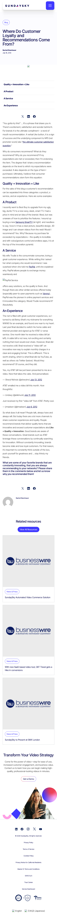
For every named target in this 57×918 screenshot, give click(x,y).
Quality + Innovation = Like (17, 84)
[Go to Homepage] (12, 5)
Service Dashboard (28, 889)
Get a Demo (28, 779)
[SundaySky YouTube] (40, 828)
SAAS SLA (28, 876)
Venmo (46, 293)
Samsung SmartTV (24, 222)
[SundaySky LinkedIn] (16, 828)
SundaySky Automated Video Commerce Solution (27, 597)
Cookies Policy (29, 856)
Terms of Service (28, 849)
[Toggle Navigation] (50, 5)
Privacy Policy (28, 842)
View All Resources (28, 529)
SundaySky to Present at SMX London (22, 739)
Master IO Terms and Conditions (28, 869)
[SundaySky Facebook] (22, 828)
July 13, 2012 (36, 379)
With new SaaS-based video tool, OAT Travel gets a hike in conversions (28, 668)
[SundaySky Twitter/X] (34, 829)
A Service (8, 98)
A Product (8, 91)
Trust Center (28, 882)
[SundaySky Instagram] (28, 829)
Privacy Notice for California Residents (28, 862)
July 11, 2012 (30, 395)
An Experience (11, 105)
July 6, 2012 (32, 406)
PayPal (32, 266)
